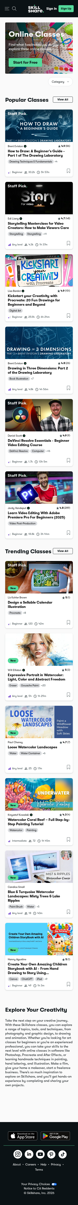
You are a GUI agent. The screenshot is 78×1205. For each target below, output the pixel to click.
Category (58, 81)
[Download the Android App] (55, 1136)
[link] (39, 143)
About (17, 1164)
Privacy (56, 1164)
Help (43, 1164)
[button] (7, 8)
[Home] (36, 9)
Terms (39, 1169)
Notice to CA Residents (39, 1188)
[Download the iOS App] (22, 1136)
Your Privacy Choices (35, 1184)
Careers (30, 1164)
